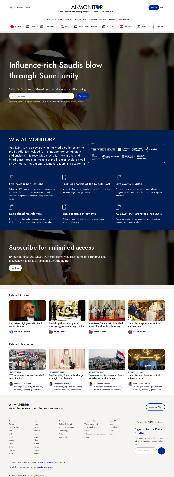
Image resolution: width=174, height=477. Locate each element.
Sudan (36, 443)
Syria (11, 453)
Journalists (113, 427)
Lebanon (12, 450)
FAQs (86, 430)
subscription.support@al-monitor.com (52, 462)
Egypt (11, 443)
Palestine (12, 440)
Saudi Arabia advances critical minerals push (144, 377)
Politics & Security (53, 19)
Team (112, 430)
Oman (36, 427)
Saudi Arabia (14, 427)
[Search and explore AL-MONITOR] (11, 7)
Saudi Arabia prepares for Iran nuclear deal (144, 325)
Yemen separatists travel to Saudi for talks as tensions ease (106, 377)
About (112, 424)
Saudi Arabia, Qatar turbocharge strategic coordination (66, 377)
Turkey (11, 424)
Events (27, 7)
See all (160, 26)
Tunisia (36, 447)
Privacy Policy (89, 427)
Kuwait (36, 434)
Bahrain (37, 430)
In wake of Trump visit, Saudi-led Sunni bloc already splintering (106, 325)
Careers (112, 434)
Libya (36, 440)
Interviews (124, 19)
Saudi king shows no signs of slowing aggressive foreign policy (66, 325)
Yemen (36, 437)
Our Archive (63, 437)
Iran (10, 430)
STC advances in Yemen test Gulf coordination (26, 377)
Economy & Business (97, 19)
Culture (68, 19)
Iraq (35, 421)
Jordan (36, 424)
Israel (11, 437)
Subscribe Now (155, 407)
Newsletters (19, 7)
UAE (10, 434)
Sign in (162, 7)
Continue (15, 267)
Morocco (37, 450)
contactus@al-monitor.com (43, 467)
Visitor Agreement (91, 424)
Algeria (36, 453)
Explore (112, 19)
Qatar (11, 447)
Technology (80, 19)
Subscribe (153, 7)
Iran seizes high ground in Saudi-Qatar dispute (26, 325)
